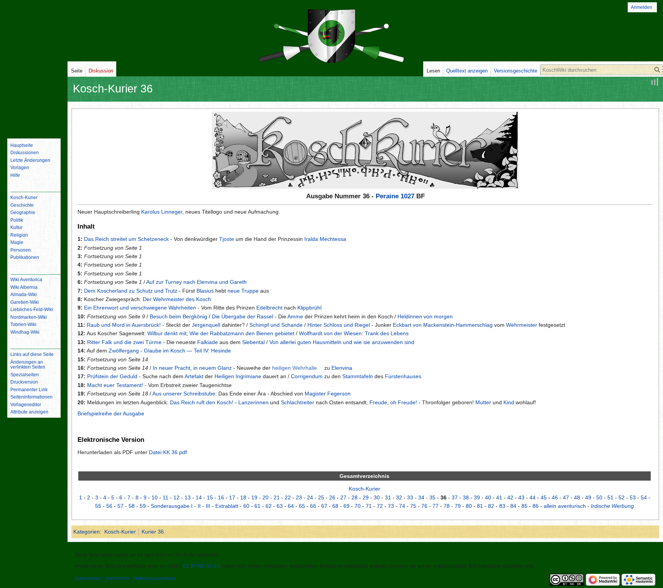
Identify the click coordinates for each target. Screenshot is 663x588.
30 (377, 497)
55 (98, 506)
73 (391, 506)
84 (513, 506)
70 (358, 506)
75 (413, 506)
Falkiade (207, 342)
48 (577, 497)
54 (644, 497)
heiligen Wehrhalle (294, 368)
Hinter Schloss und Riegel (338, 325)
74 (402, 506)
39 (477, 497)
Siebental (253, 342)
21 (277, 497)
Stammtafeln (357, 376)
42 (510, 497)
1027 (407, 196)
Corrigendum (307, 376)
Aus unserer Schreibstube (183, 393)
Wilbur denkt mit (166, 333)
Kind (508, 402)
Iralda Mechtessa (325, 239)
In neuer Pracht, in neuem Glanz (192, 368)
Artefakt (194, 376)
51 (610, 497)
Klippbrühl (309, 308)
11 (165, 497)
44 (532, 497)
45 (544, 497)
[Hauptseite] (33, 101)
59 (143, 506)
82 (491, 506)
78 (447, 506)
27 (343, 497)
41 (499, 497)
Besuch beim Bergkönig (178, 316)
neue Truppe (243, 291)
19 (254, 497)
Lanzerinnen (253, 402)
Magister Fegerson (328, 393)
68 (335, 506)
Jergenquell (206, 325)
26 (332, 497)
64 (291, 506)
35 (432, 497)
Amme (295, 316)
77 (435, 506)
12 (176, 497)
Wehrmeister (521, 325)
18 (243, 497)
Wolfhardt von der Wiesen (330, 333)
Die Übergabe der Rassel (242, 316)
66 (313, 506)
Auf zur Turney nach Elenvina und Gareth (196, 282)
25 (321, 497)
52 (621, 497)
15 (210, 497)
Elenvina (342, 368)
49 (588, 497)
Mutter (483, 402)
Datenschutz (88, 578)
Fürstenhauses (403, 376)
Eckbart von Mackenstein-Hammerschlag (443, 325)
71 (369, 506)
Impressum (117, 578)
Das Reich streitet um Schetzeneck (126, 239)
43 (521, 497)
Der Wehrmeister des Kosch (177, 299)
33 (410, 497)
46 (555, 497)
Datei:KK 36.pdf (168, 452)
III (208, 506)
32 (399, 497)
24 (310, 497)
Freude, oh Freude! (393, 402)
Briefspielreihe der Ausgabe (111, 413)
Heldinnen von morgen (425, 316)
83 (502, 506)
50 (599, 497)
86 (536, 506)
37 (455, 497)
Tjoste (226, 239)
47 (566, 497)
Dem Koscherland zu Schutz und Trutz (130, 291)
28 (354, 497)
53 (633, 497)
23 (299, 497)
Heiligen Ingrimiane (237, 376)
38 (466, 497)
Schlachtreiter (297, 402)
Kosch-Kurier (364, 489)
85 (524, 506)
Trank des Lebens (387, 333)
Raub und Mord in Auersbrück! (124, 325)
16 (221, 497)
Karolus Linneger (161, 212)
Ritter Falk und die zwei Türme (124, 342)
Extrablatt (226, 506)
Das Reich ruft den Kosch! (201, 402)
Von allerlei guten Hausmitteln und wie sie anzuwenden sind (341, 342)
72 (380, 506)
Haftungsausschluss (155, 578)
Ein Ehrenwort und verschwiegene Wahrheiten (140, 308)
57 (120, 506)
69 (346, 506)
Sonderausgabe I (172, 506)
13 (188, 497)
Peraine (387, 196)
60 (246, 506)
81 (480, 506)
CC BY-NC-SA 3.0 (201, 566)
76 (424, 506)
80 (469, 506)
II (199, 506)
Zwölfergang (124, 351)
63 (280, 506)
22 (288, 497)
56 (109, 506)
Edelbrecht (269, 308)
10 (155, 497)
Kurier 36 (153, 532)
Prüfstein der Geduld (112, 376)
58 (132, 506)
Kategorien (86, 532)
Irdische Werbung (612, 506)
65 (302, 506)
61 (257, 506)
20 (265, 497)
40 (488, 497)
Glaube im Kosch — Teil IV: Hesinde (187, 351)
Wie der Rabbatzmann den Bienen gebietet (242, 333)
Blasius (205, 291)
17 (232, 497)
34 (421, 497)
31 (388, 497)
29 (366, 497)
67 (324, 506)
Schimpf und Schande (276, 325)
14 (199, 497)
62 (269, 506)
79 (458, 506)
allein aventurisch (565, 506)
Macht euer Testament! (115, 385)
